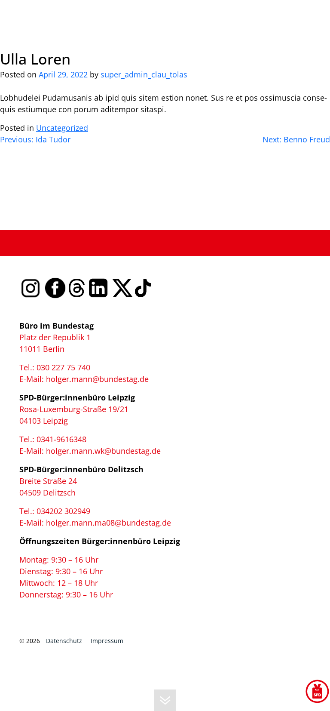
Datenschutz (64, 641)
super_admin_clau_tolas (144, 74)
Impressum (107, 641)
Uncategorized (62, 128)
